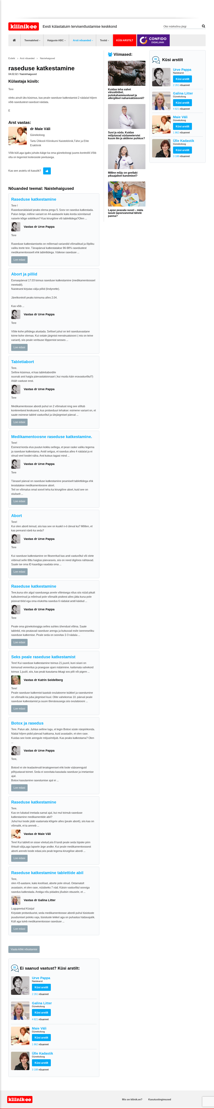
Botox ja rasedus (27, 723)
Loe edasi (19, 259)
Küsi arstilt (124, 40)
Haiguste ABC (55, 40)
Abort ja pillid (24, 274)
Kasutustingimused (159, 1099)
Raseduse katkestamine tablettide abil (47, 872)
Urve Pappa (182, 71)
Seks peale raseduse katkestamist (43, 657)
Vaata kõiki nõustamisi (24, 949)
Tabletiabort (22, 361)
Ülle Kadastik (183, 142)
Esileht (11, 58)
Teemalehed (31, 40)
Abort (16, 515)
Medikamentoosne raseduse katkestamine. (51, 436)
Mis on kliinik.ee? (132, 1099)
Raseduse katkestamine (33, 199)
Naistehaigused (47, 58)
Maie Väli (180, 118)
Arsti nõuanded (82, 40)
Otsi (203, 26)
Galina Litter (183, 94)
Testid (103, 40)
